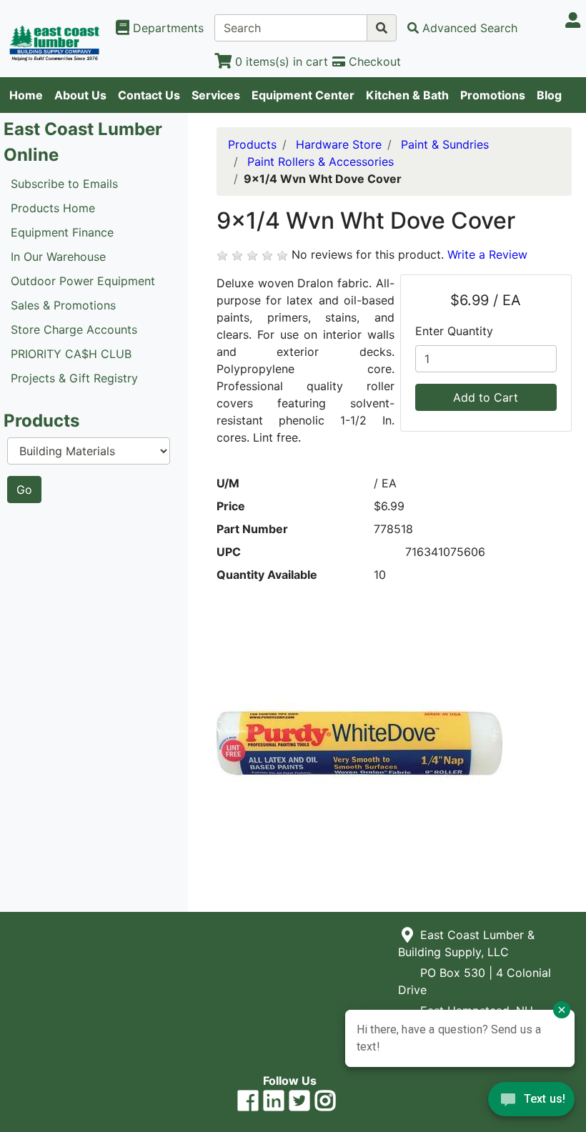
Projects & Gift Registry (74, 378)
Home (26, 95)
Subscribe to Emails (64, 184)
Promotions (492, 95)
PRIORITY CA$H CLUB (71, 354)
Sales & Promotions (63, 305)
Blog (549, 95)
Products (252, 144)
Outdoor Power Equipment (83, 281)
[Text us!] (531, 1102)
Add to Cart (485, 397)
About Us (80, 95)
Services (216, 95)
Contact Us (149, 95)
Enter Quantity (454, 331)
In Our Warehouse (58, 256)
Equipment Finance (62, 232)
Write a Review (487, 254)
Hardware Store (339, 144)
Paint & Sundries (445, 144)
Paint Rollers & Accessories (320, 161)
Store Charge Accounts (74, 329)
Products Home (53, 208)
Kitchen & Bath (407, 95)
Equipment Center (303, 95)
